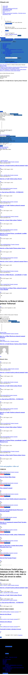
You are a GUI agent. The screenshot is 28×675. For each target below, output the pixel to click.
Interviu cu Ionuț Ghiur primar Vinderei (11, 220)
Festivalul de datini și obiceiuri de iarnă (10, 629)
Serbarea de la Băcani (6, 621)
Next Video (2, 340)
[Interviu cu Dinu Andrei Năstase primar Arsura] (9, 244)
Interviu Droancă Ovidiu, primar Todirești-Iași (12, 534)
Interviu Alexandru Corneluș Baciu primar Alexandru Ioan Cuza (11, 546)
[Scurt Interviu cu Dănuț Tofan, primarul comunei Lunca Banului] (9, 284)
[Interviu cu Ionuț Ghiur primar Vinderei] (9, 216)
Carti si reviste (5, 48)
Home (1, 64)
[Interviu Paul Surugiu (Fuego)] (9, 553)
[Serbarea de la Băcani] (9, 619)
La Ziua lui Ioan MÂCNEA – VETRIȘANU (12, 192)
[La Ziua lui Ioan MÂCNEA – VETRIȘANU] (8, 188)
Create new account (13, 34)
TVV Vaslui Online (7, 43)
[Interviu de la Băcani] (9, 611)
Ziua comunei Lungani (6, 488)
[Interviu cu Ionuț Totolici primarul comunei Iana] (9, 494)
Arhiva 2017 (5, 7)
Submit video (2, 37)
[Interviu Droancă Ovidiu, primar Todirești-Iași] (8, 529)
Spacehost (20, 635)
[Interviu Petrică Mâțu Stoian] (9, 472)
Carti (4, 12)
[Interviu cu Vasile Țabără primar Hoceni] (9, 175)
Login (6, 34)
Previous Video (3, 332)
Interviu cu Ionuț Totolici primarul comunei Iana (13, 499)
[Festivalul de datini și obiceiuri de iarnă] (9, 626)
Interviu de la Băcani (5, 614)
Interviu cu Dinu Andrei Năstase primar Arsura (12, 248)
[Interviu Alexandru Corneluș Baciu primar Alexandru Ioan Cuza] (9, 540)
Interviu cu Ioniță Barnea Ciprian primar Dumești (13, 344)
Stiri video (5, 44)
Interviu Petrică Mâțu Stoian (7, 477)
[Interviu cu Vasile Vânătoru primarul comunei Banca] (9, 201)
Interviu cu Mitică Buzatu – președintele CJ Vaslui (13, 274)
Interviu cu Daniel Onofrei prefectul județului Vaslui (14, 165)
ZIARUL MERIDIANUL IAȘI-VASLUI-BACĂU (13, 52)
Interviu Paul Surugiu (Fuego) (8, 558)
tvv (0, 168)
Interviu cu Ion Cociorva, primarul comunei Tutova (14, 261)
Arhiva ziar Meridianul (7, 53)
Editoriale (5, 46)
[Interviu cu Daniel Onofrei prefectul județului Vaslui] (9, 161)
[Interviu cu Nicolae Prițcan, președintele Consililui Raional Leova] (9, 229)
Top (1, 637)
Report (1, 145)
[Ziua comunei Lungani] (9, 483)
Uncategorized (7, 474)
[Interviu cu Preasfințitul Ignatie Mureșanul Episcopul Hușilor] (9, 505)
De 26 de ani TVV (6, 10)
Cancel (1, 111)
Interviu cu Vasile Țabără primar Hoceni (11, 178)
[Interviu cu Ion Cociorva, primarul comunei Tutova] (9, 257)
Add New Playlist (4, 160)
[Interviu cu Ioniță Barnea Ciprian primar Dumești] (9, 341)
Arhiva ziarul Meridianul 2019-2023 (10, 8)
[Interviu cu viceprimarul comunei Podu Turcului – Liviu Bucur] (8, 517)
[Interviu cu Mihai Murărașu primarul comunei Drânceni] (9, 333)
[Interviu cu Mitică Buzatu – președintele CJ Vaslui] (9, 271)
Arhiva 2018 (5, 6)
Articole (4, 47)
